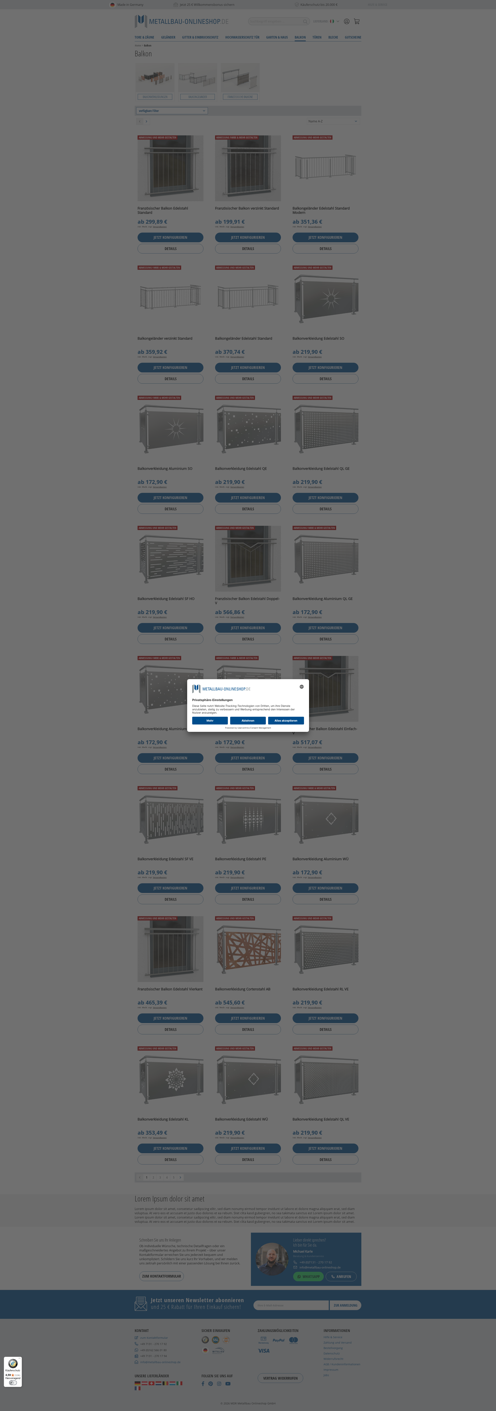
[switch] (13, 1382)
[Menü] (19, 1359)
